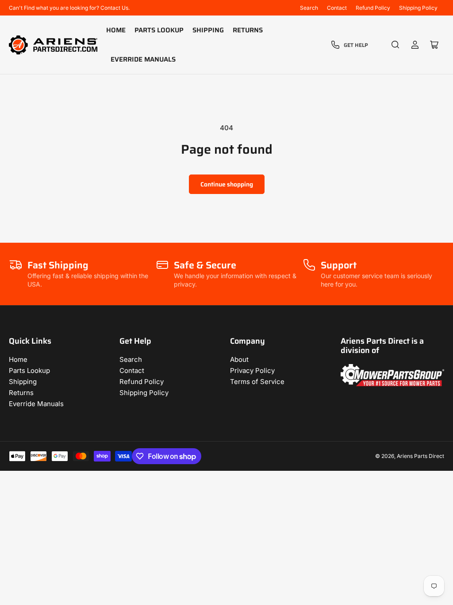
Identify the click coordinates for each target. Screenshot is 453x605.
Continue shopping (226, 184)
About (239, 359)
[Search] (395, 44)
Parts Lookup (159, 30)
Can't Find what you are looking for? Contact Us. (69, 7)
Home (116, 30)
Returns (248, 30)
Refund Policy (373, 7)
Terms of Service (257, 381)
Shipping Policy (418, 7)
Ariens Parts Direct (420, 456)
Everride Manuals (143, 59)
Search (309, 7)
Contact (337, 7)
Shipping (208, 30)
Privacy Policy (252, 370)
